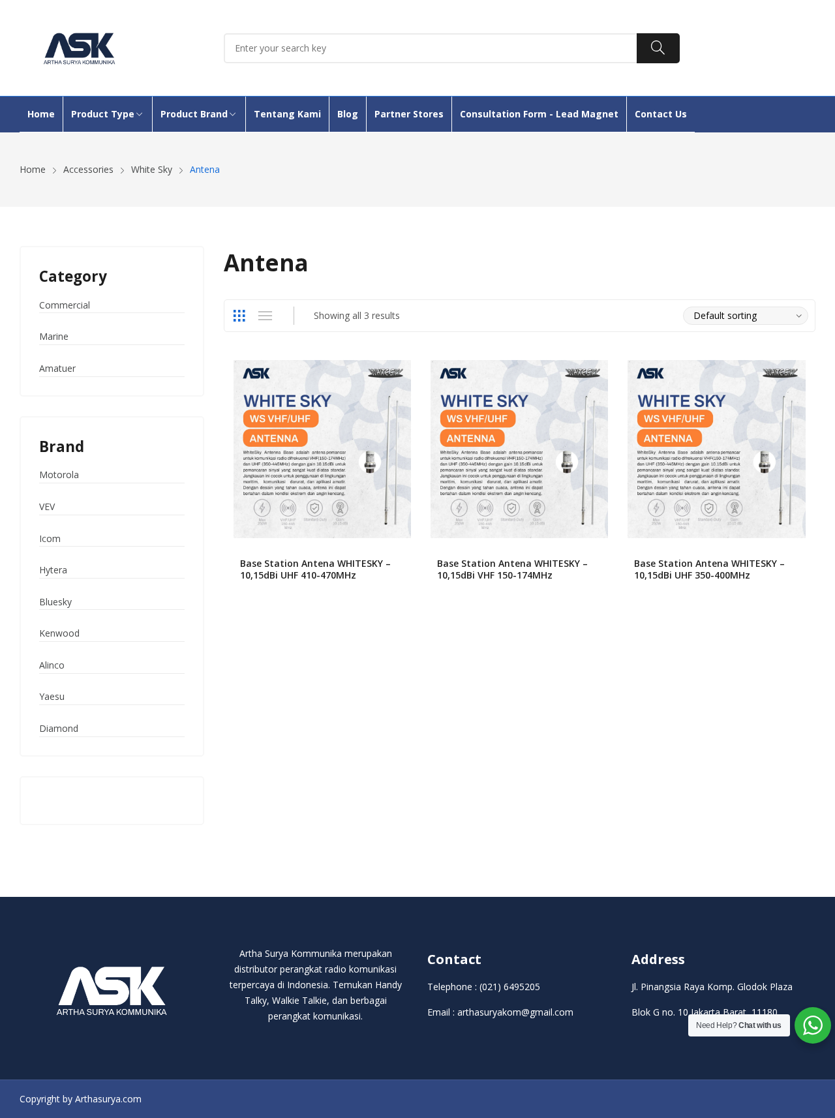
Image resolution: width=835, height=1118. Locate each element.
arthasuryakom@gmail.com (515, 1012)
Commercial (64, 305)
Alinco (52, 665)
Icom (50, 538)
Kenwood (59, 633)
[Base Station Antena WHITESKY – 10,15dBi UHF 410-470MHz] (322, 448)
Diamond (58, 728)
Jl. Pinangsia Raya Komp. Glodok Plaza (712, 986)
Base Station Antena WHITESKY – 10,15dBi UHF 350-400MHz (709, 569)
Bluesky (55, 602)
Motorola (59, 474)
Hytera (53, 570)
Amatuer (57, 368)
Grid (239, 316)
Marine (53, 336)
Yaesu (52, 696)
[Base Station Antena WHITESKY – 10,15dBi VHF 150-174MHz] (519, 448)
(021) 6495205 (509, 986)
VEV (47, 506)
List (265, 316)
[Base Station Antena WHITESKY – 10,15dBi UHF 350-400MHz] (716, 448)
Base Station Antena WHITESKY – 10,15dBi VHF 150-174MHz (512, 569)
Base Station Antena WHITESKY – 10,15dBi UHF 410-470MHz (315, 569)
